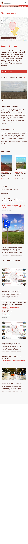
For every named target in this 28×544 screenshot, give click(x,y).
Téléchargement (6, 178)
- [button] (1, 22)
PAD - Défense (8, 71)
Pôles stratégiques (14, 6)
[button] (2, 18)
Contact (20, 77)
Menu (25, 2)
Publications (13, 77)
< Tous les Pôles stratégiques (8, 38)
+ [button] (1, 20)
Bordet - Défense (24, 6)
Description (4, 77)
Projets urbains (5, 6)
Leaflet (25, 40)
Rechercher (22, 2)
